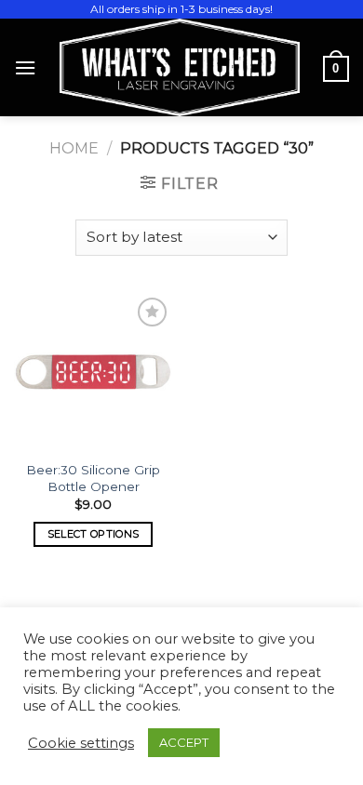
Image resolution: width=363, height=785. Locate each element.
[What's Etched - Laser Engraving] (179, 67)
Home (74, 148)
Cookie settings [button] (81, 743)
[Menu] (25, 67)
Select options (93, 533)
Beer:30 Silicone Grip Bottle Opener (93, 478)
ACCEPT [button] (183, 742)
